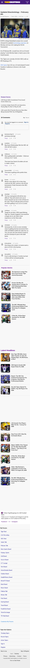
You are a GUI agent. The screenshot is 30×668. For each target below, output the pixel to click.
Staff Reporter (5, 16)
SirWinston (7, 154)
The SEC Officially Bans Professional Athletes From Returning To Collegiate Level (20, 307)
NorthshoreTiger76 (9, 134)
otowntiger (7, 194)
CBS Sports (3, 65)
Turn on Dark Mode (15, 660)
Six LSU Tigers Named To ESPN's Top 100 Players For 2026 (19, 388)
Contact (19, 656)
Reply (6, 138)
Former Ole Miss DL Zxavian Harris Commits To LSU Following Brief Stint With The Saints (20, 285)
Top (24, 117)
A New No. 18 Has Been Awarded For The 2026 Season (18, 317)
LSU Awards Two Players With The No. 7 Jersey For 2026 (18, 424)
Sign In (3, 643)
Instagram (15, 521)
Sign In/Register (25, 651)
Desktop (16, 653)
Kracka (6, 179)
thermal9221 (8, 254)
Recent (27, 117)
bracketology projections (19, 43)
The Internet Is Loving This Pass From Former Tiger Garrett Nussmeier (19, 273)
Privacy (5, 656)
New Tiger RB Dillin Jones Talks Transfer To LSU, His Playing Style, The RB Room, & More (19, 356)
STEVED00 (7, 225)
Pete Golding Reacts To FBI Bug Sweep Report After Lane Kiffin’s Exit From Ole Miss (18, 296)
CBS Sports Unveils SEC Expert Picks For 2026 (18, 365)
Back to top (4, 651)
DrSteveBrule (8, 243)
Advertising (12, 656)
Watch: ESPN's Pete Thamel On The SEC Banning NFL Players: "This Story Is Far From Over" (19, 447)
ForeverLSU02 (8, 170)
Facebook (4, 521)
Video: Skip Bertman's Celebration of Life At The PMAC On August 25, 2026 (19, 468)
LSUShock (7, 210)
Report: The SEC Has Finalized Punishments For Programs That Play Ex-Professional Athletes (19, 378)
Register (3, 647)
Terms (24, 656)
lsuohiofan (7, 143)
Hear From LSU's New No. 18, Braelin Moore (18, 434)
